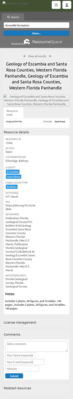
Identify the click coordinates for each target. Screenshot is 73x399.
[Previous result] (25, 56)
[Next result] (50, 56)
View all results (37, 56)
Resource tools (12, 112)
